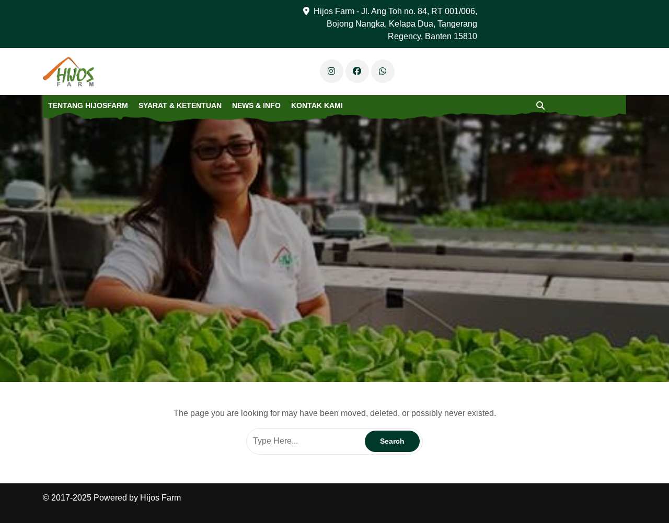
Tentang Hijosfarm (88, 105)
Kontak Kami (317, 105)
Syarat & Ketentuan (180, 105)
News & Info (256, 105)
